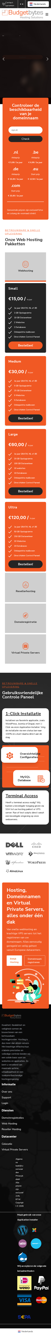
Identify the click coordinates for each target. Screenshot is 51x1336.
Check (25, 139)
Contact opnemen (9, 4)
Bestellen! (25, 345)
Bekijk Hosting (14, 960)
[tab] (25, 267)
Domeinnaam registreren (35, 960)
